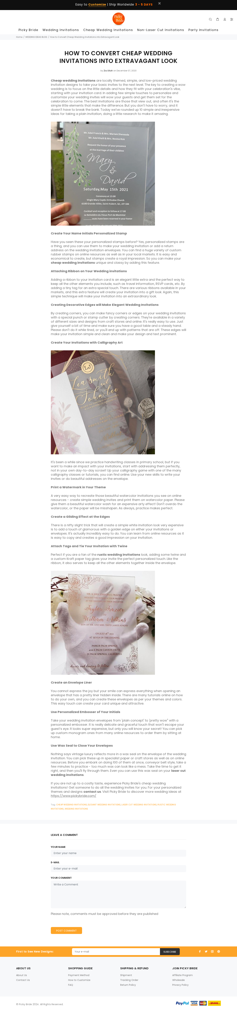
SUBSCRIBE (169, 952)
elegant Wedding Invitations (104, 804)
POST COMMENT (66, 930)
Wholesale (178, 980)
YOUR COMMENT (61, 878)
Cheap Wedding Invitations (71, 804)
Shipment (126, 975)
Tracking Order (129, 980)
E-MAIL (55, 862)
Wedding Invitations (76, 808)
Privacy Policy (180, 985)
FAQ (70, 985)
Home (19, 37)
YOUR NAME (58, 847)
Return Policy (128, 985)
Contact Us (23, 980)
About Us (21, 975)
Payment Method (78, 975)
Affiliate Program (182, 975)
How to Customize (79, 980)
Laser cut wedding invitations (139, 804)
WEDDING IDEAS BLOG (36, 37)
